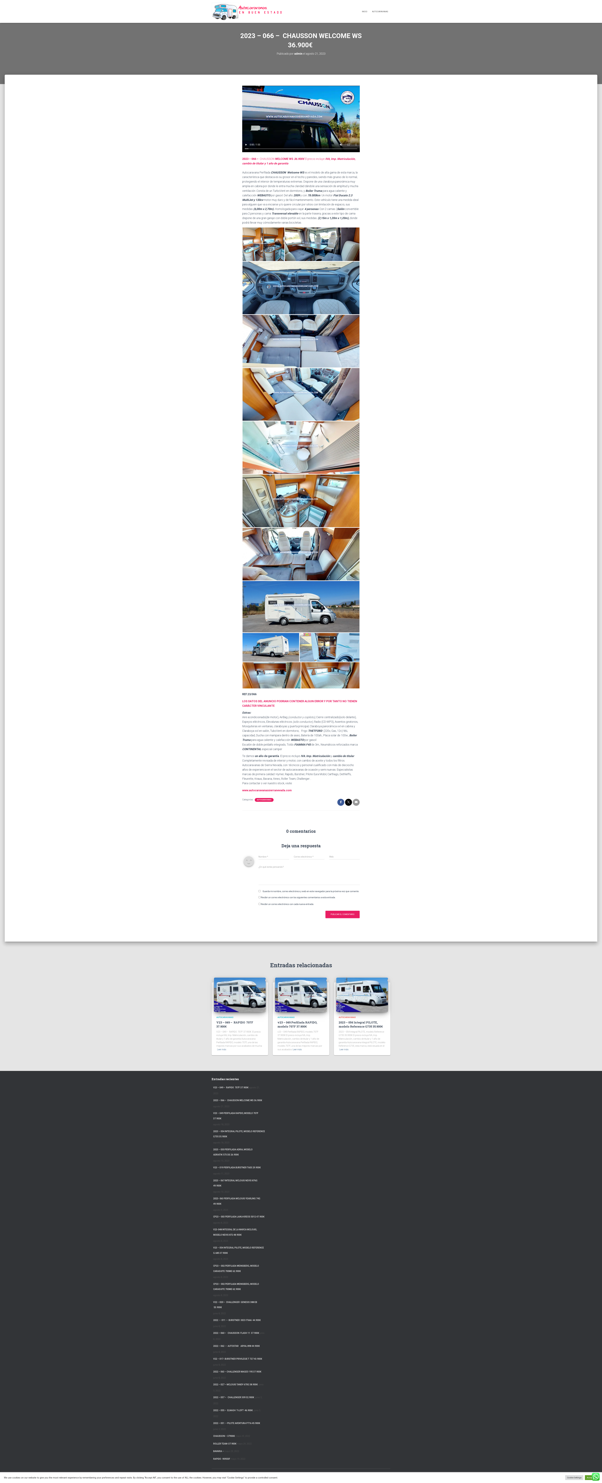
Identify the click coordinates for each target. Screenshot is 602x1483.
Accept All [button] (591, 1477)
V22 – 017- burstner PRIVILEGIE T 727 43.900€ (237, 1359)
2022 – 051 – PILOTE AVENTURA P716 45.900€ (236, 1423)
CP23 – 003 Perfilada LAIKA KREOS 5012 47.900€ (238, 1216)
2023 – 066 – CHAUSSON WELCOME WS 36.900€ (238, 1100)
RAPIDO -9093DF (221, 1459)
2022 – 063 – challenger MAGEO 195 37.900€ (237, 1371)
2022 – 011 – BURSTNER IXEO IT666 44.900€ (237, 1320)
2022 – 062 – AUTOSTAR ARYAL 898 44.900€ (236, 1346)
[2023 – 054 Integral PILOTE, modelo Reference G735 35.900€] (362, 994)
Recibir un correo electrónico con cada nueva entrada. (287, 904)
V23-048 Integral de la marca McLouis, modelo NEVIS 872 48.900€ (235, 1232)
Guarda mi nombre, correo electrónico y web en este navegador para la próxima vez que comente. (311, 891)
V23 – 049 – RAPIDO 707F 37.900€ (230, 1087)
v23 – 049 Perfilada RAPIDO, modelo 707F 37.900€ (297, 1024)
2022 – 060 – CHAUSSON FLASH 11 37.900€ (236, 1333)
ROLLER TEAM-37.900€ (224, 1443)
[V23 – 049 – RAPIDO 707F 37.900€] (240, 994)
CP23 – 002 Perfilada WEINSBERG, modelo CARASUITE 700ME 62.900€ (236, 1268)
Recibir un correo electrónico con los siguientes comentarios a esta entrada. (298, 897)
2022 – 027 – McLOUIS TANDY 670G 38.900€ (235, 1384)
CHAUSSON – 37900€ (224, 1436)
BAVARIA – (218, 1451)
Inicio (364, 11)
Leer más (221, 1049)
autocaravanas (264, 800)
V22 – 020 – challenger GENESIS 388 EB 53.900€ (235, 1305)
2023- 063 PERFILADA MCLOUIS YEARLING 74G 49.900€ (236, 1201)
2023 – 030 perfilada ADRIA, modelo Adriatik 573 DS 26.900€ (233, 1152)
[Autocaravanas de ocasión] (246, 11)
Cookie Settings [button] (574, 1477)
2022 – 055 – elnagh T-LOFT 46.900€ (233, 1410)
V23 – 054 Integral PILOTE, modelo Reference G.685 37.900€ (238, 1250)
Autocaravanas (380, 11)
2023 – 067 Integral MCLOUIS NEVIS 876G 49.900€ (235, 1183)
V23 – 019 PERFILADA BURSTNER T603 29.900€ (237, 1167)
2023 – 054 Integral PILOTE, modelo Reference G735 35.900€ (361, 1024)
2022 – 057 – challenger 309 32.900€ (234, 1397)
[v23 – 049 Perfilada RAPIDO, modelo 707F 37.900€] (301, 994)
